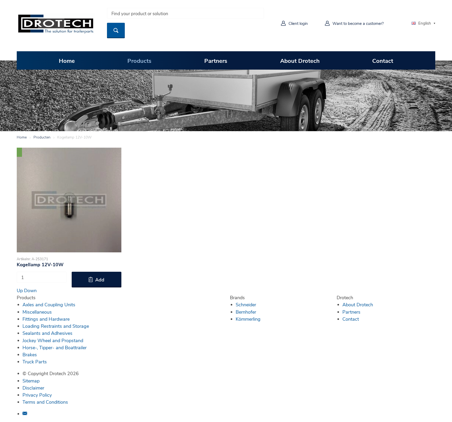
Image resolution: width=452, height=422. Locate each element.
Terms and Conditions (45, 402)
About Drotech (300, 60)
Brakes (29, 354)
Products (139, 60)
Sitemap (30, 380)
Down (30, 290)
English (424, 23)
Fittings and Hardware (46, 319)
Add (99, 279)
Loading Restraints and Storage (55, 326)
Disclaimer (33, 388)
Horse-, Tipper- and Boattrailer (54, 347)
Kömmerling (248, 319)
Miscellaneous (37, 312)
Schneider (246, 304)
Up (20, 290)
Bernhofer (246, 312)
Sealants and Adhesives (47, 333)
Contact (382, 60)
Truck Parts (34, 361)
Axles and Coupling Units (48, 304)
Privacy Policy (37, 395)
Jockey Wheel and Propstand (52, 340)
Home (67, 60)
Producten (41, 137)
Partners (215, 60)
